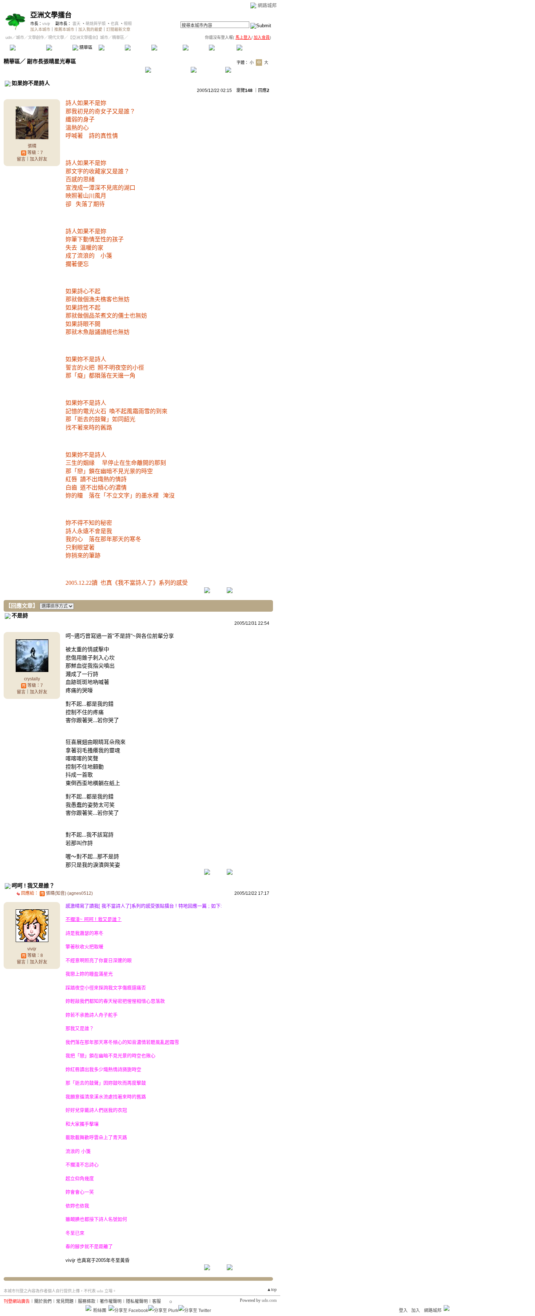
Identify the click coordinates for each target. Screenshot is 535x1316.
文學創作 (36, 37)
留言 (21, 159)
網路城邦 (267, 5)
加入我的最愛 (90, 29)
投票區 (111, 47)
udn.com (269, 1300)
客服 (156, 1301)
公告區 (196, 47)
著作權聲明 (111, 1301)
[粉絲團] (88, 1308)
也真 (115, 23)
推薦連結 (166, 47)
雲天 (76, 23)
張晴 (32, 146)
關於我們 (43, 1301)
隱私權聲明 (137, 1301)
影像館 (138, 47)
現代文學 (56, 37)
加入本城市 (40, 29)
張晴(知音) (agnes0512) (69, 893)
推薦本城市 (64, 29)
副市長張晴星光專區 (51, 61)
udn (8, 37)
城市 (20, 37)
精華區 (85, 47)
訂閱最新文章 (118, 29)
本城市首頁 (27, 47)
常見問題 (65, 1301)
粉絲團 (99, 1310)
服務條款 (86, 1301)
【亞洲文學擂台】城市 (88, 37)
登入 (403, 1310)
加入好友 (38, 159)
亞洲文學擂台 (51, 15)
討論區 (59, 47)
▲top (272, 1289)
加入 (415, 1310)
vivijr (46, 23)
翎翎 (128, 23)
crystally (32, 678)
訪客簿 (222, 47)
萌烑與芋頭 (96, 23)
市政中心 (254, 47)
